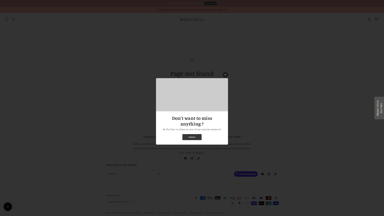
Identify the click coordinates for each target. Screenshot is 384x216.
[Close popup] (225, 74)
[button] (379, 108)
